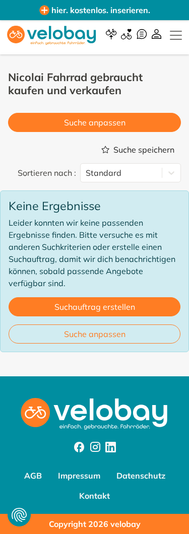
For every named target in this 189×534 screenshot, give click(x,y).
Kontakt (94, 496)
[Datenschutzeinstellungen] (19, 514)
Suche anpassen (94, 122)
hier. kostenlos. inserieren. (100, 10)
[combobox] (87, 173)
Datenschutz (140, 476)
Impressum (79, 476)
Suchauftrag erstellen (94, 307)
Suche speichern (143, 150)
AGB (33, 476)
